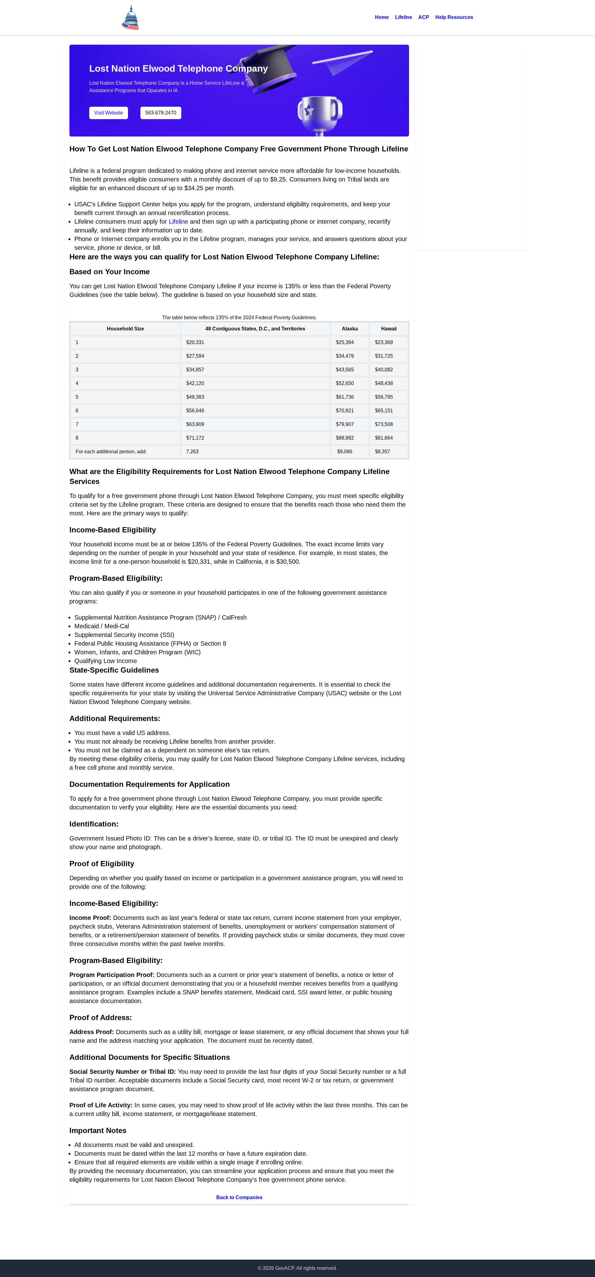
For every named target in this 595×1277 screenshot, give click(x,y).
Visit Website (108, 112)
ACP (423, 17)
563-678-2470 (160, 112)
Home (382, 17)
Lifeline (403, 17)
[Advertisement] (472, 150)
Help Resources (454, 17)
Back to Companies (239, 1197)
